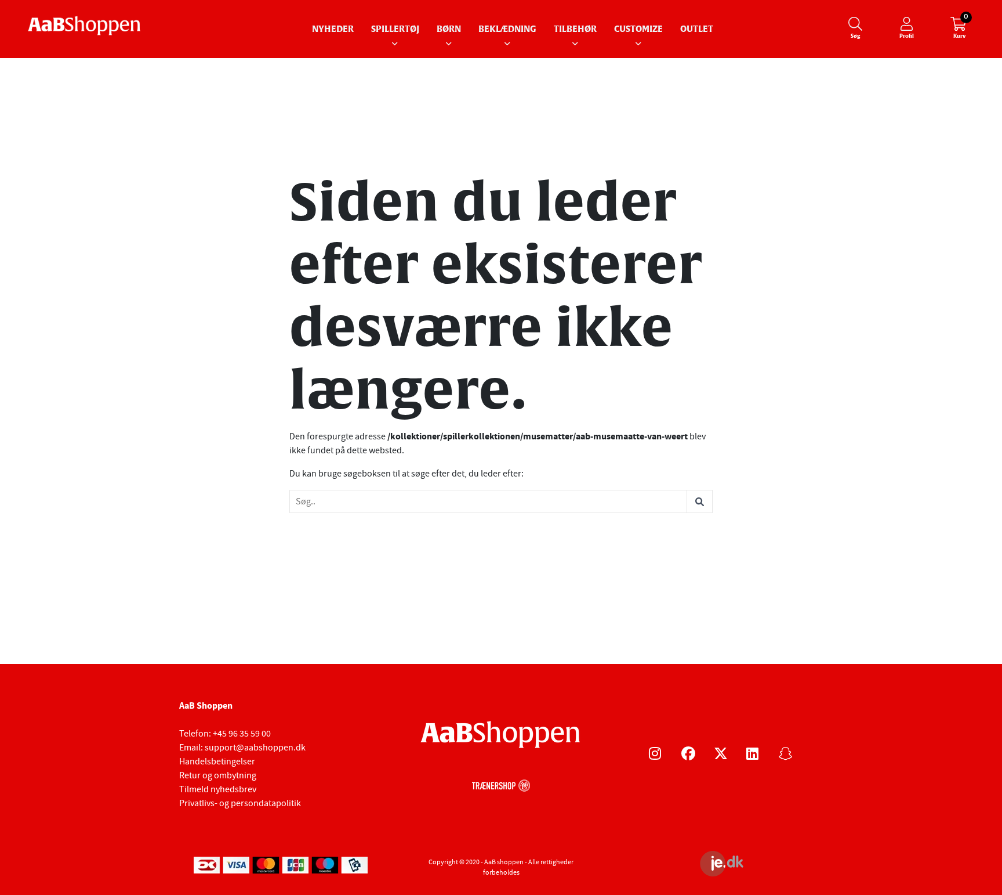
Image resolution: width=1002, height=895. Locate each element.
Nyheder (333, 29)
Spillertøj (395, 29)
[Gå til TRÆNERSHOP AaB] (501, 784)
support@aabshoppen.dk (255, 747)
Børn (449, 29)
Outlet (696, 29)
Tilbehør (575, 29)
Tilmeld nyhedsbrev (217, 789)
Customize (638, 29)
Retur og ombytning (217, 775)
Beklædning (507, 29)
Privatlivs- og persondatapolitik (240, 803)
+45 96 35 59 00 (242, 733)
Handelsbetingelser (217, 761)
